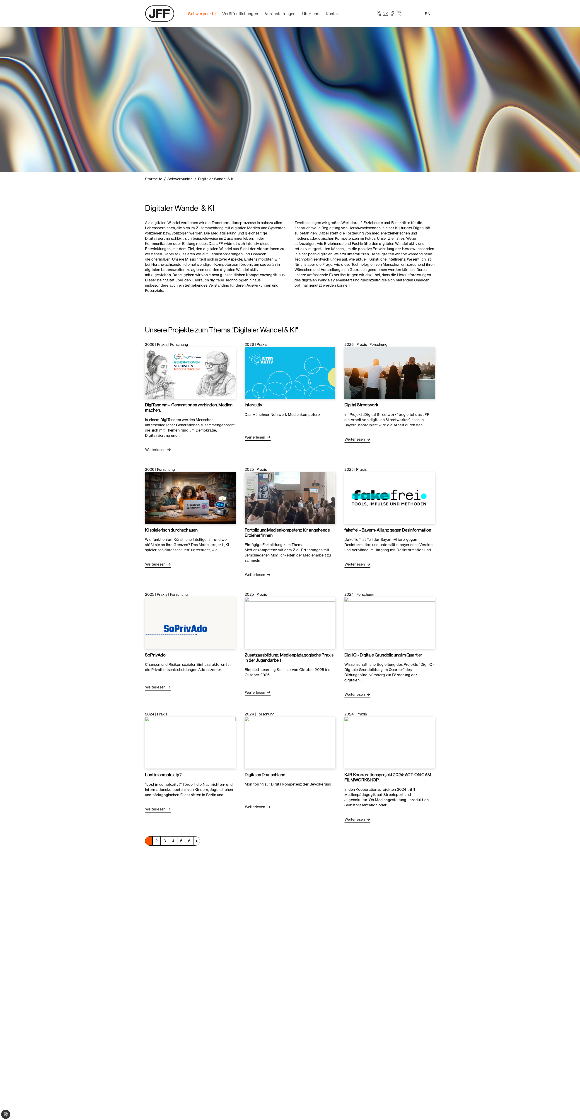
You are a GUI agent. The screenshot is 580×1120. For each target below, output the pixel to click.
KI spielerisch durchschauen (171, 529)
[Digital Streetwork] (389, 372)
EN (427, 13)
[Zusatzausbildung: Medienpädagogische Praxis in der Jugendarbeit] (290, 622)
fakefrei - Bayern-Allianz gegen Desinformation (387, 529)
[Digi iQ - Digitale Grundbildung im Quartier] (389, 622)
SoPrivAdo (155, 654)
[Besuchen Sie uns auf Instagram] (399, 13)
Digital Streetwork (361, 404)
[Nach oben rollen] (570, 1110)
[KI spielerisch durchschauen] (190, 497)
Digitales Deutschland (265, 774)
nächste (196, 841)
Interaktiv (253, 404)
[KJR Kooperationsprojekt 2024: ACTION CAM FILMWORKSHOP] (389, 742)
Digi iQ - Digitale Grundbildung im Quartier (383, 654)
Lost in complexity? (163, 774)
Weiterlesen (155, 449)
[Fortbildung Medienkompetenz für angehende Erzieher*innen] (290, 497)
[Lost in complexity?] (190, 742)
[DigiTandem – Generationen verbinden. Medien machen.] (190, 372)
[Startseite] (159, 14)
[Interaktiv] (290, 372)
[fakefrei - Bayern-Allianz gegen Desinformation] (389, 497)
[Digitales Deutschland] (290, 742)
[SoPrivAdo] (190, 622)
